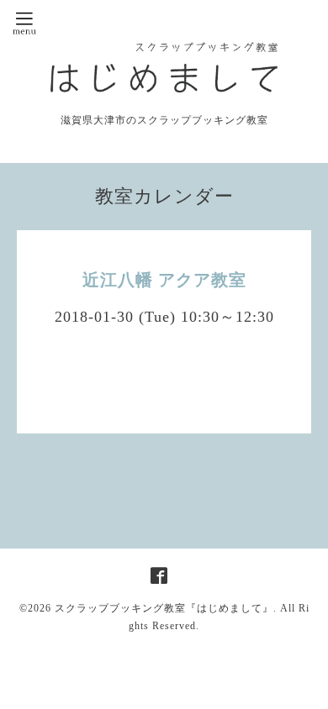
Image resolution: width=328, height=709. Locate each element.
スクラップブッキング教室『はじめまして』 (164, 608)
